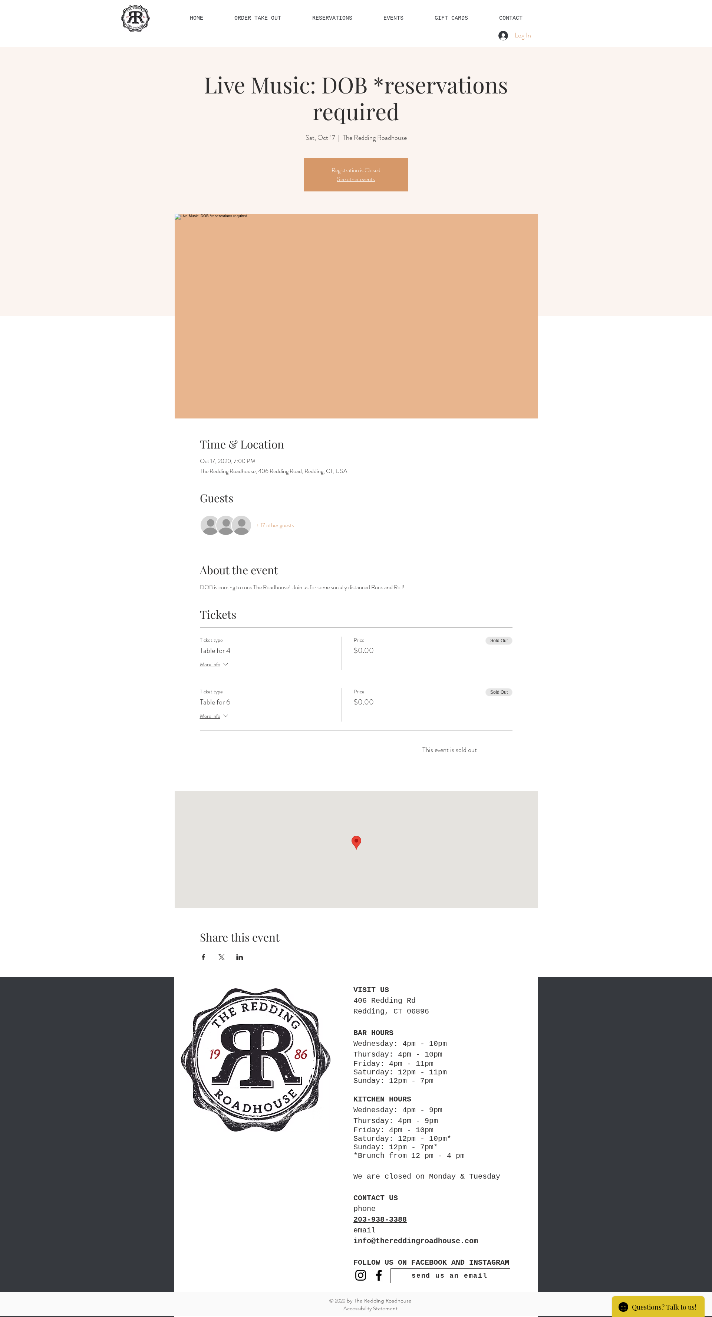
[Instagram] (360, 1275)
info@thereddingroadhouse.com (415, 1241)
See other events (356, 179)
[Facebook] (379, 1275)
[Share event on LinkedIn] (239, 957)
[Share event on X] (221, 957)
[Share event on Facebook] (203, 957)
